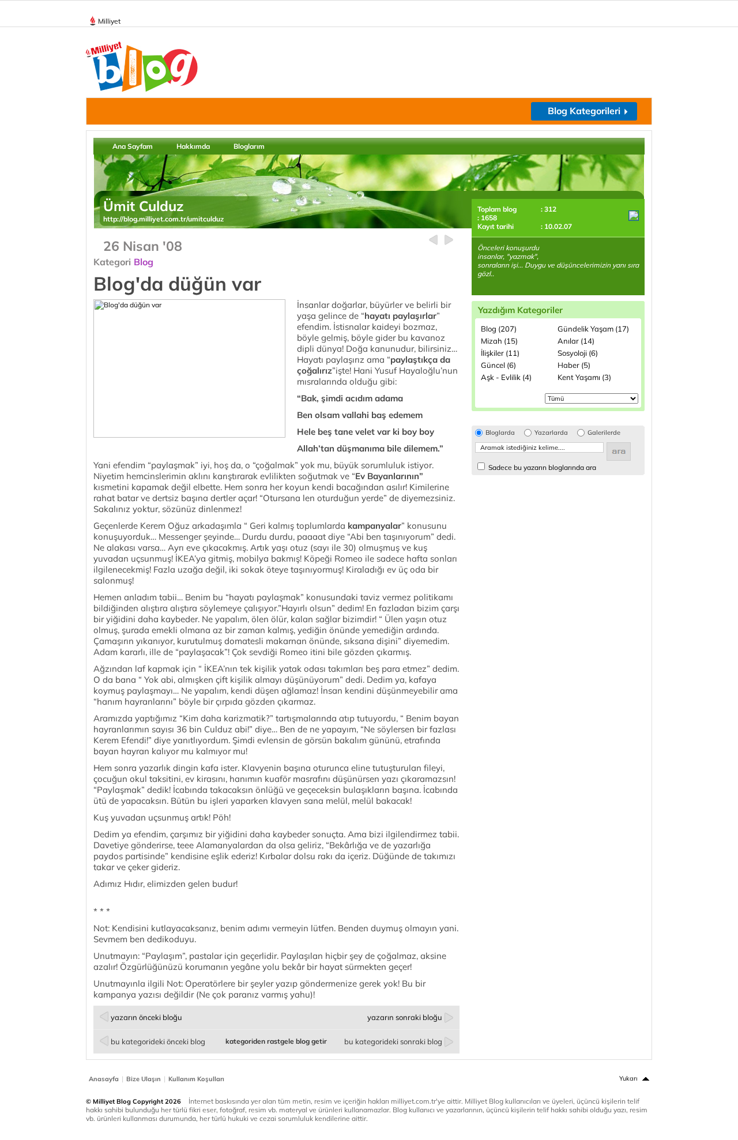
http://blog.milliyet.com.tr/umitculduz (163, 219)
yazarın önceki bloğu (146, 1017)
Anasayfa (104, 1079)
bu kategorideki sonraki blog (393, 1041)
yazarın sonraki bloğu (404, 1017)
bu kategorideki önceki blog (158, 1041)
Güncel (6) (498, 365)
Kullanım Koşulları (196, 1079)
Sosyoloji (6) (578, 353)
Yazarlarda (551, 433)
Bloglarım (249, 146)
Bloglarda (500, 433)
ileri (449, 240)
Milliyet (109, 21)
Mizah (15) (499, 340)
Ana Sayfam (132, 146)
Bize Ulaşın (143, 1079)
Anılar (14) (576, 340)
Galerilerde (604, 433)
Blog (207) (499, 328)
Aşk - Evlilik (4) (506, 377)
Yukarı (628, 1078)
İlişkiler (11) (500, 353)
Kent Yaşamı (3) (584, 377)
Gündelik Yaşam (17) (593, 328)
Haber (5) (574, 365)
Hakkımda (193, 146)
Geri (433, 240)
